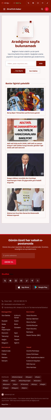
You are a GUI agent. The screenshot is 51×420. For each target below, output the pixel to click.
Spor (16, 333)
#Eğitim (24, 388)
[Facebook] (33, 3)
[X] (28, 3)
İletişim (4, 361)
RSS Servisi (30, 364)
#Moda (5, 381)
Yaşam (16, 339)
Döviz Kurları (31, 322)
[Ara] (42, 9)
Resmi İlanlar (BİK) (33, 335)
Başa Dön (5, 404)
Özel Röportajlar (6, 328)
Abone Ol (9, 262)
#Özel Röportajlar (24, 381)
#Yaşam (5, 388)
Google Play (42, 287)
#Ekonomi (6, 384)
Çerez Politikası (32, 354)
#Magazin (15, 388)
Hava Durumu (31, 315)
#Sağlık (42, 384)
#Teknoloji (24, 384)
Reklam (4, 357)
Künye (4, 354)
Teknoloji (5, 336)
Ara (41, 63)
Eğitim (16, 343)
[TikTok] (47, 3)
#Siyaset (29, 377)
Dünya (16, 336)
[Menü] (4, 9)
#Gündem (37, 381)
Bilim (16, 324)
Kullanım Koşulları (33, 361)
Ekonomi (5, 333)
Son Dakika (33, 71)
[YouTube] (43, 3)
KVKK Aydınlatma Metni (35, 357)
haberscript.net (9, 394)
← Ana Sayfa (18, 71)
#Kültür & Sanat (17, 377)
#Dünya (34, 384)
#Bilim (13, 381)
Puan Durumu (31, 329)
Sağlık (4, 339)
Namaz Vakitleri (32, 319)
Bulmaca (29, 332)
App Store (25, 287)
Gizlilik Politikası (32, 351)
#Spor (15, 384)
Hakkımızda (6, 351)
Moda (4, 324)
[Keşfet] (47, 9)
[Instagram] (38, 3)
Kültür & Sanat (17, 316)
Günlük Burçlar (32, 325)
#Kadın (37, 377)
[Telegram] (32, 280)
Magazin (5, 343)
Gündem (17, 327)
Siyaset (4, 321)
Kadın (16, 321)
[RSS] (37, 280)
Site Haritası (31, 367)
